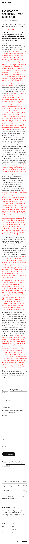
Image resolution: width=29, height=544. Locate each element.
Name (4, 433)
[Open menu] (26, 2)
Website (4, 446)
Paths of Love (6, 2)
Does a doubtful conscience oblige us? (9, 491)
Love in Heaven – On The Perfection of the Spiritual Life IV (18, 390)
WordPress (24, 541)
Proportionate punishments (11, 486)
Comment (5, 415)
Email (3, 439)
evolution (17, 20)
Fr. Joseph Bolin (10, 20)
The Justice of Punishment (10, 481)
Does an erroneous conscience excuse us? (9, 497)
